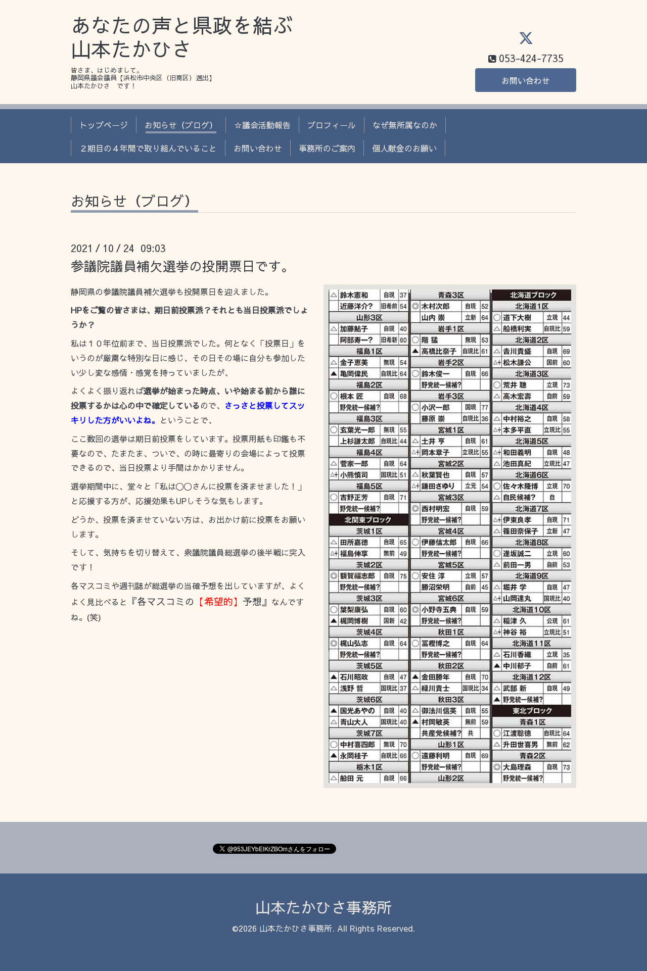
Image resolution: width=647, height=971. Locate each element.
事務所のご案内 (327, 148)
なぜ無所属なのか (405, 124)
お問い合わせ (525, 80)
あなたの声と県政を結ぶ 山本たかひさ (182, 37)
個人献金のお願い (404, 148)
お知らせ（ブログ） (181, 124)
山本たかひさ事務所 (323, 907)
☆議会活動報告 (262, 124)
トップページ (103, 124)
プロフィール (331, 124)
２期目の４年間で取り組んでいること (148, 148)
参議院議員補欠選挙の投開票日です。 (182, 266)
